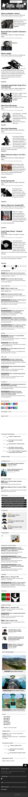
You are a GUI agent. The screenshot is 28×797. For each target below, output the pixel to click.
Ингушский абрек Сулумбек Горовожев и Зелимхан (13, 32)
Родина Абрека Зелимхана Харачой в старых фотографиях (15, 464)
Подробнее (16, 26)
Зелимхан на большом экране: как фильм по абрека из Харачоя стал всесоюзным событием (16, 638)
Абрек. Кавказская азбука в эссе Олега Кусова (13, 155)
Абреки (16, 34)
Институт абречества (20, 15)
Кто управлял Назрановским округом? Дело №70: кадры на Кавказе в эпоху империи (13, 318)
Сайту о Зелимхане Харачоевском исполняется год (13, 374)
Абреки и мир (22, 88)
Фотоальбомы (8, 652)
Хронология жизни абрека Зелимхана (12, 278)
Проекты (4, 627)
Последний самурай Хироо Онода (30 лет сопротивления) (13, 86)
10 (20, 266)
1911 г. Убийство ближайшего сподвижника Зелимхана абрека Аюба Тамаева (17, 451)
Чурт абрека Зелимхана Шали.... (14, 710)
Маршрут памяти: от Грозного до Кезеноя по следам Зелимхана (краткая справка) (15, 645)
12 (25, 266)
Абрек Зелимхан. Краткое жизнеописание (13, 273)
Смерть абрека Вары (9, 342)
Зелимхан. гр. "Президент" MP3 (10, 576)
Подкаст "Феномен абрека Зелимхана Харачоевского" (11, 482)
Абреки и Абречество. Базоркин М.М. (12, 205)
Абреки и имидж (6, 53)
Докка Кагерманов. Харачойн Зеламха (11, 294)
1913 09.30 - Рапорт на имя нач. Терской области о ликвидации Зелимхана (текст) (13, 583)
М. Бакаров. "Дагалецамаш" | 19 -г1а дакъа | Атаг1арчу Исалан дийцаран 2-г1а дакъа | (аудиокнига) (12, 549)
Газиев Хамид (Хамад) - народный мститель (11, 232)
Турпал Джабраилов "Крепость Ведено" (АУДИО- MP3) (13, 488)
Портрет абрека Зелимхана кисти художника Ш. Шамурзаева (15, 470)
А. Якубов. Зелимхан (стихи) (9, 288)
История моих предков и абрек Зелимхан (15, 527)
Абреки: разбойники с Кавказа (10, 13)
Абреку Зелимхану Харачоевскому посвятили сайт (13, 367)
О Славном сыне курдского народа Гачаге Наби (16, 521)
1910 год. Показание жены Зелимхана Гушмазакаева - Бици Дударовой (12, 311)
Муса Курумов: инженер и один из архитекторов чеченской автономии (13, 300)
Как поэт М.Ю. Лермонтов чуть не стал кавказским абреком (13, 349)
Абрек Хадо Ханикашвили (9, 128)
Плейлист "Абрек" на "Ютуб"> (8, 760)
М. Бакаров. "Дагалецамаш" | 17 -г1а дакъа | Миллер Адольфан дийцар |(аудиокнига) (12, 566)
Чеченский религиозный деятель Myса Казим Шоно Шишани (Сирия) (13, 385)
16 (15, 268)
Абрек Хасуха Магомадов (9, 105)
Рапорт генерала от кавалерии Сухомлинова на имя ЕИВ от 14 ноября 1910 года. (13, 325)
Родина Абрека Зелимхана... (14, 671)
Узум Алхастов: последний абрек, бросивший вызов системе (12, 336)
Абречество (11, 15)
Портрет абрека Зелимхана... (14, 690)
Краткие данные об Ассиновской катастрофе (15, 440)
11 (23, 266)
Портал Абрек (17, 794)
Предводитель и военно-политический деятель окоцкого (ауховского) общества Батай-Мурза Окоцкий (11, 393)
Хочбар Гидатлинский (7, 181)
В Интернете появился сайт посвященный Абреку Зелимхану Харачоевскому (12, 360)
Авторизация (4, 789)
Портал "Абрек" (4, 15)
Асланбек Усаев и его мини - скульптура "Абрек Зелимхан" (15, 630)
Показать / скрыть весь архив (10, 727)
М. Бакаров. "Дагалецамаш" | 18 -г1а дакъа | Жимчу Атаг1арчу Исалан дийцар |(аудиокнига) (14, 558)
